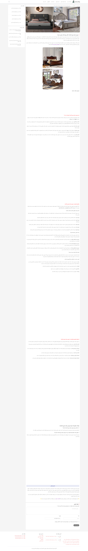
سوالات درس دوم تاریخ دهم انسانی (20, 538)
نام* (78, 515)
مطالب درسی (41, 535)
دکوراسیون (74, 5)
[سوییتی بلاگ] (76, 1)
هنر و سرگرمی (41, 540)
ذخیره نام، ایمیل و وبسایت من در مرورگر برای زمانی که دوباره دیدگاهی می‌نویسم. (66, 521)
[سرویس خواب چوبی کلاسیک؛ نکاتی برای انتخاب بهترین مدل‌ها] (53, 19)
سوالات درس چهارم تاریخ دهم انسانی (20, 535)
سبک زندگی (41, 538)
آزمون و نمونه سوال (40, 536)
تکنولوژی (42, 539)
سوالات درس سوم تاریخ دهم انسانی (20, 536)
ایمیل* (60, 515)
